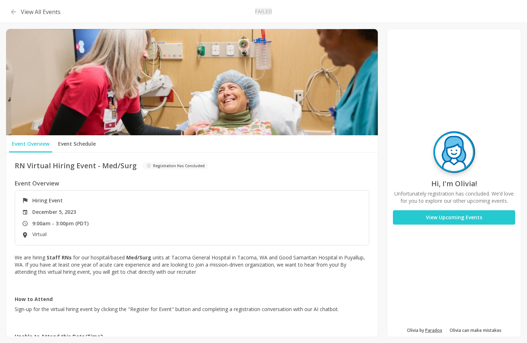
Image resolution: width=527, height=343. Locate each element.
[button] (35, 11)
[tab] (30, 143)
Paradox (433, 330)
